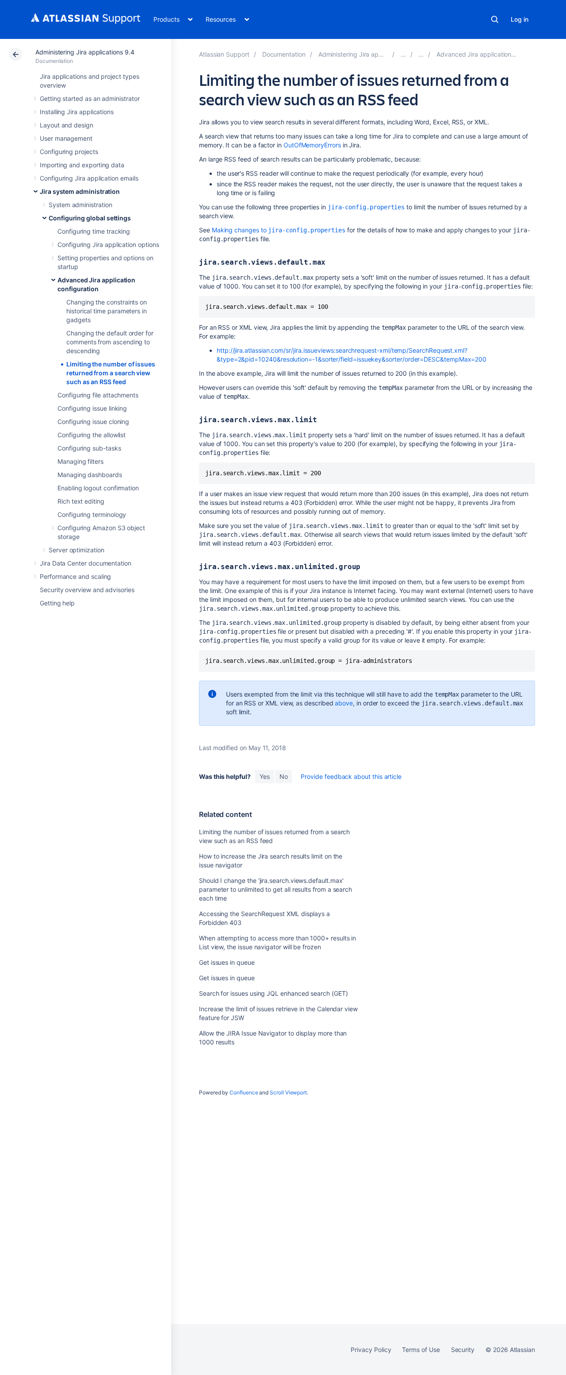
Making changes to (278, 230)
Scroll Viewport (288, 1092)
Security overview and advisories (87, 589)
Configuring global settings (90, 218)
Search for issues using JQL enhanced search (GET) (273, 993)
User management (66, 138)
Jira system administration (80, 191)
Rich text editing (80, 501)
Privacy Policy (371, 1349)
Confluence (243, 1092)
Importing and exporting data (82, 165)
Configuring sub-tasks (89, 448)
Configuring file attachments (97, 395)
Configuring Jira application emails (89, 178)
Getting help (57, 603)
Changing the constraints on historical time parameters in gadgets (106, 311)
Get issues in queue (227, 962)
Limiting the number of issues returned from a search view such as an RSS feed (110, 372)
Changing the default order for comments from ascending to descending (109, 341)
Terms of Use (421, 1349)
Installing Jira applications (77, 112)
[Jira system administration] (403, 54)
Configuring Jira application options (108, 244)
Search (495, 19)
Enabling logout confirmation (98, 488)
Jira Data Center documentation (85, 563)
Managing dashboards (89, 474)
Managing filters (80, 461)
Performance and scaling (75, 576)
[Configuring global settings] (421, 54)
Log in (519, 19)
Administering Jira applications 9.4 (84, 52)
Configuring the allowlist (91, 435)
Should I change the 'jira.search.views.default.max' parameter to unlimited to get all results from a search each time (275, 889)
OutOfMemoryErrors (312, 145)
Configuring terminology (91, 514)
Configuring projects (69, 151)
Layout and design (66, 125)
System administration (80, 204)
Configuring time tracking (93, 231)
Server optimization (76, 550)
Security (462, 1349)
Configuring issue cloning (93, 421)
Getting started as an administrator (90, 98)
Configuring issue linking (92, 408)
